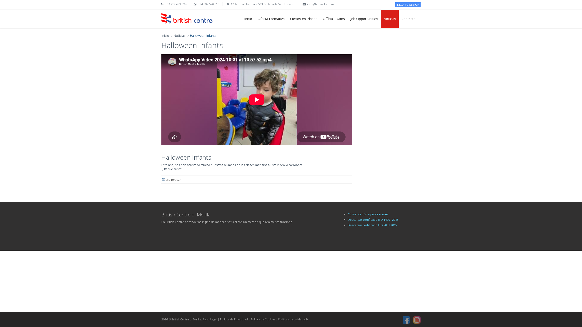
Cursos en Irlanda (303, 18)
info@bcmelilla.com (320, 4)
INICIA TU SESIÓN (407, 4)
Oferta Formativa (271, 18)
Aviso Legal (210, 319)
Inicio (248, 18)
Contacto (408, 18)
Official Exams (334, 18)
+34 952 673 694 (175, 4)
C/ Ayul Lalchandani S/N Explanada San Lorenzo (263, 4)
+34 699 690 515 (208, 4)
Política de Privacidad (234, 319)
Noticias (390, 18)
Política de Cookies (263, 319)
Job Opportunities (364, 18)
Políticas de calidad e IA (293, 319)
